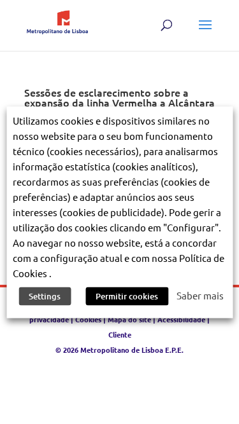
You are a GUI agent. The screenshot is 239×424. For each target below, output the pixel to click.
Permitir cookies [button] (127, 295)
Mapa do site (129, 319)
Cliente (119, 334)
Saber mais (200, 295)
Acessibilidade (181, 319)
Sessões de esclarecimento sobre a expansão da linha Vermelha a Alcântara (119, 97)
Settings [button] (45, 295)
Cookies (88, 319)
